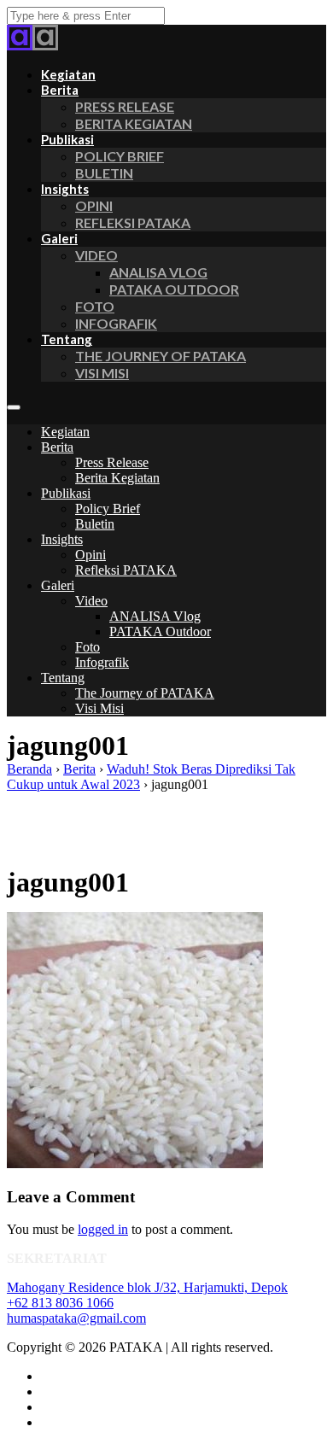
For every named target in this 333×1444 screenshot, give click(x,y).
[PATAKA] (19, 45)
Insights (65, 188)
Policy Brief (119, 156)
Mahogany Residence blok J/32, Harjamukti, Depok (147, 1287)
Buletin (104, 173)
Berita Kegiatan (133, 123)
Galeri (59, 238)
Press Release (124, 106)
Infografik (116, 323)
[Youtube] (45, 1422)
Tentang (66, 339)
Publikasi (67, 139)
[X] (45, 1407)
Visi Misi (102, 373)
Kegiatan (65, 431)
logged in (103, 1229)
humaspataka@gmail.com (76, 1318)
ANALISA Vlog (158, 272)
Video (96, 255)
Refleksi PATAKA (132, 222)
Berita (60, 89)
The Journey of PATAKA (160, 356)
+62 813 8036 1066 (60, 1302)
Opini (94, 205)
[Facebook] (45, 1376)
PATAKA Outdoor (174, 289)
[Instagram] (45, 1391)
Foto (94, 306)
